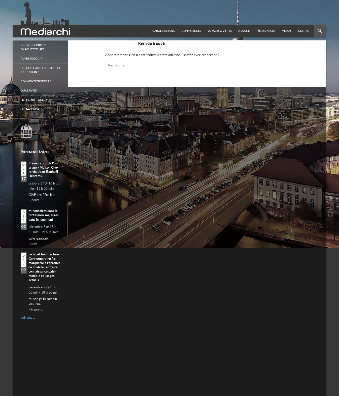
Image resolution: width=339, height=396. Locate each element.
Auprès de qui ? (31, 58)
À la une (244, 30)
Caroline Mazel (163, 30)
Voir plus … (28, 317)
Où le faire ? (29, 90)
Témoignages (265, 30)
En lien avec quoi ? (34, 99)
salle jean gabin (39, 238)
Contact (304, 30)
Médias (287, 30)
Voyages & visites (219, 30)
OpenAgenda (30, 109)
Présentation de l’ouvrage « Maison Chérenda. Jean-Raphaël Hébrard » (43, 169)
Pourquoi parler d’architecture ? (33, 47)
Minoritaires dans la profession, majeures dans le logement (44, 215)
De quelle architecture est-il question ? (41, 70)
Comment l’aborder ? (36, 81)
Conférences (191, 30)
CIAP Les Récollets (42, 195)
